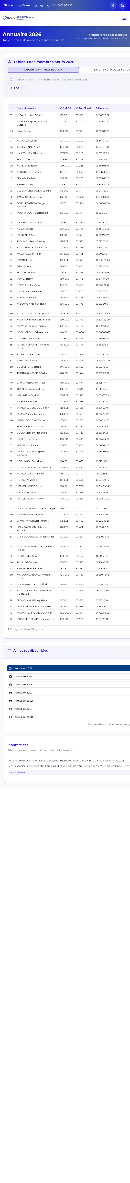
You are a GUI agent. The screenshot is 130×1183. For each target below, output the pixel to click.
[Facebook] (113, 5)
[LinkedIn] (122, 5)
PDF (16, 88)
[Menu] (124, 18)
